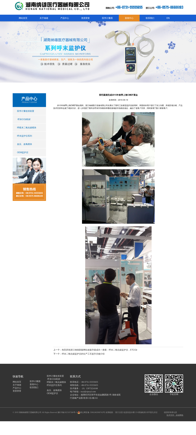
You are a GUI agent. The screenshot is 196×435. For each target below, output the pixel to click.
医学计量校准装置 (25, 110)
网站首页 (23, 17)
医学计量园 (107, 17)
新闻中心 (129, 17)
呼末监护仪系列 (24, 135)
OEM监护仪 (22, 152)
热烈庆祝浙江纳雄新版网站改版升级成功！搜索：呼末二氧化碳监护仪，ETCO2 (99, 349)
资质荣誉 (85, 17)
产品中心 (64, 17)
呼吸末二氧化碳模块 (26, 127)
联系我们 (150, 17)
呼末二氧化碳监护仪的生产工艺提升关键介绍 (83, 353)
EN (168, 17)
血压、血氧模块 (24, 144)
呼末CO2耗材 (24, 119)
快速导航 (18, 376)
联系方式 (75, 376)
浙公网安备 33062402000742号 (92, 412)
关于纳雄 (44, 17)
